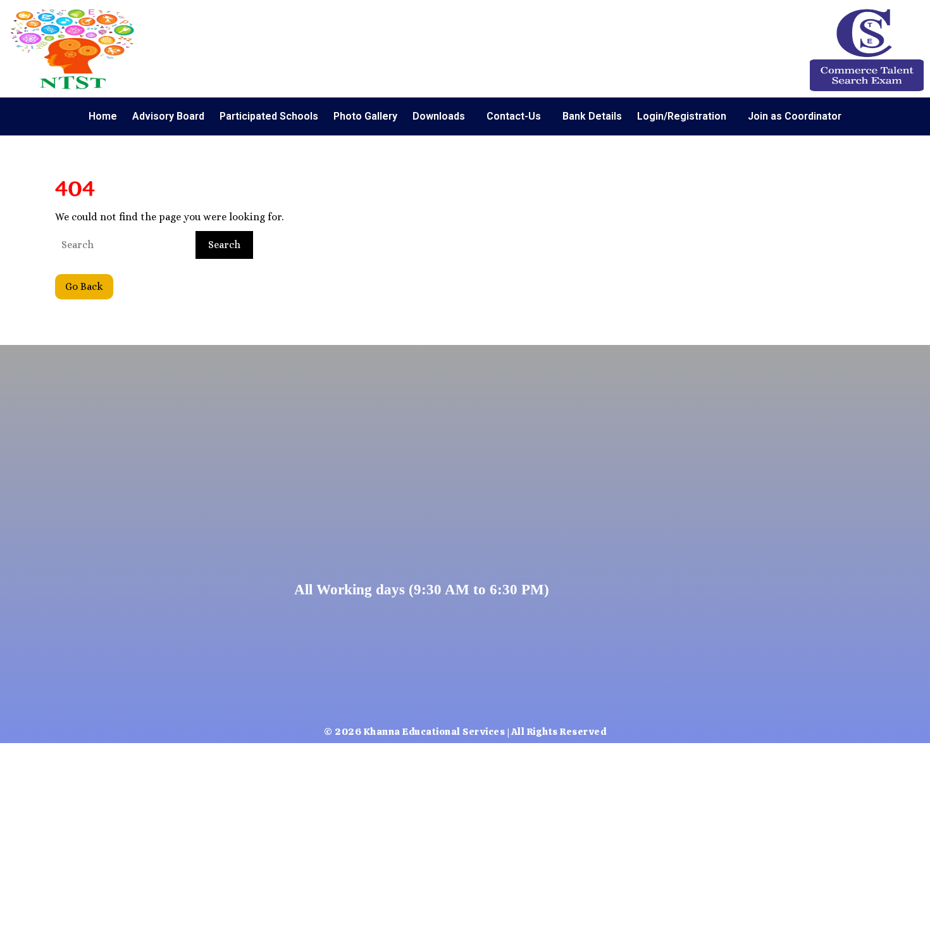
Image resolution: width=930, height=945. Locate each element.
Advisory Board (168, 116)
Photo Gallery (365, 116)
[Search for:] (124, 245)
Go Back (89, 283)
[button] (442, 116)
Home (103, 116)
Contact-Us (514, 116)
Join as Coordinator (794, 116)
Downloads (438, 116)
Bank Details (592, 116)
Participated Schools (269, 116)
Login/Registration (681, 116)
